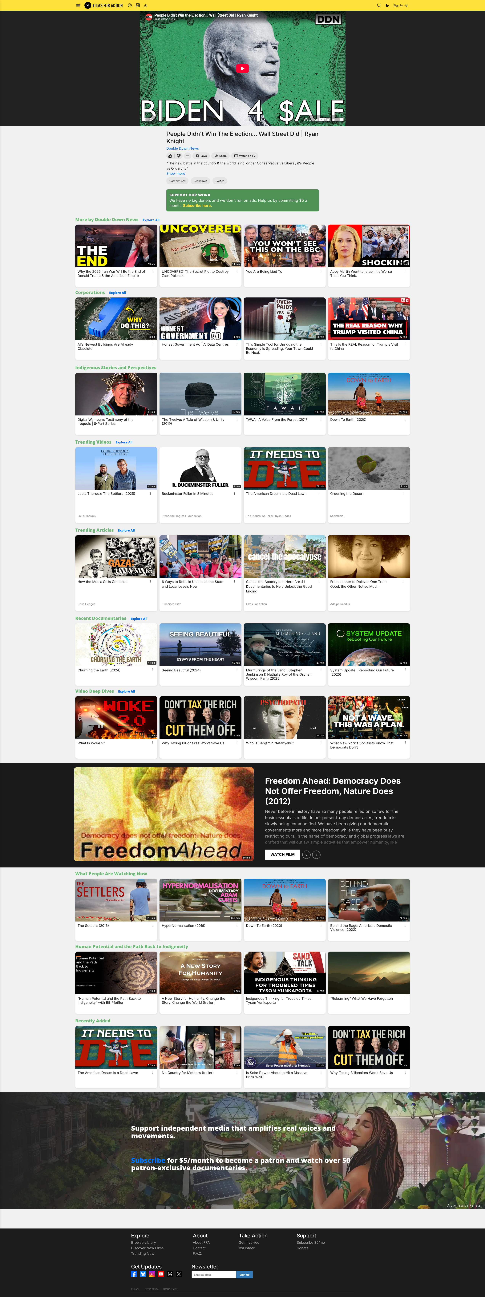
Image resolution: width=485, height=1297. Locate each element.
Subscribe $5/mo (311, 1242)
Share (223, 155)
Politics (220, 181)
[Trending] (146, 5)
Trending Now (142, 1254)
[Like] (169, 155)
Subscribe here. (197, 205)
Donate (303, 1248)
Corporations (177, 181)
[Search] (379, 5)
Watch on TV (247, 155)
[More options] (152, 271)
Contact (199, 1248)
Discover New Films (147, 1248)
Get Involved (249, 1242)
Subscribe (148, 1160)
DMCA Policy (170, 1288)
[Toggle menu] (78, 5)
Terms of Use (151, 1288)
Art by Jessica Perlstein (465, 1205)
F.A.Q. (197, 1254)
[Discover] (130, 5)
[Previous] (306, 855)
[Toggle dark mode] (387, 5)
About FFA (201, 1242)
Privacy (135, 1288)
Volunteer (247, 1248)
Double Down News (182, 148)
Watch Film (282, 854)
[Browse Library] (138, 5)
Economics (200, 181)
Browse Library (143, 1242)
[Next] (316, 855)
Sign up (245, 1274)
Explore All (151, 220)
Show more (175, 173)
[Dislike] (179, 155)
